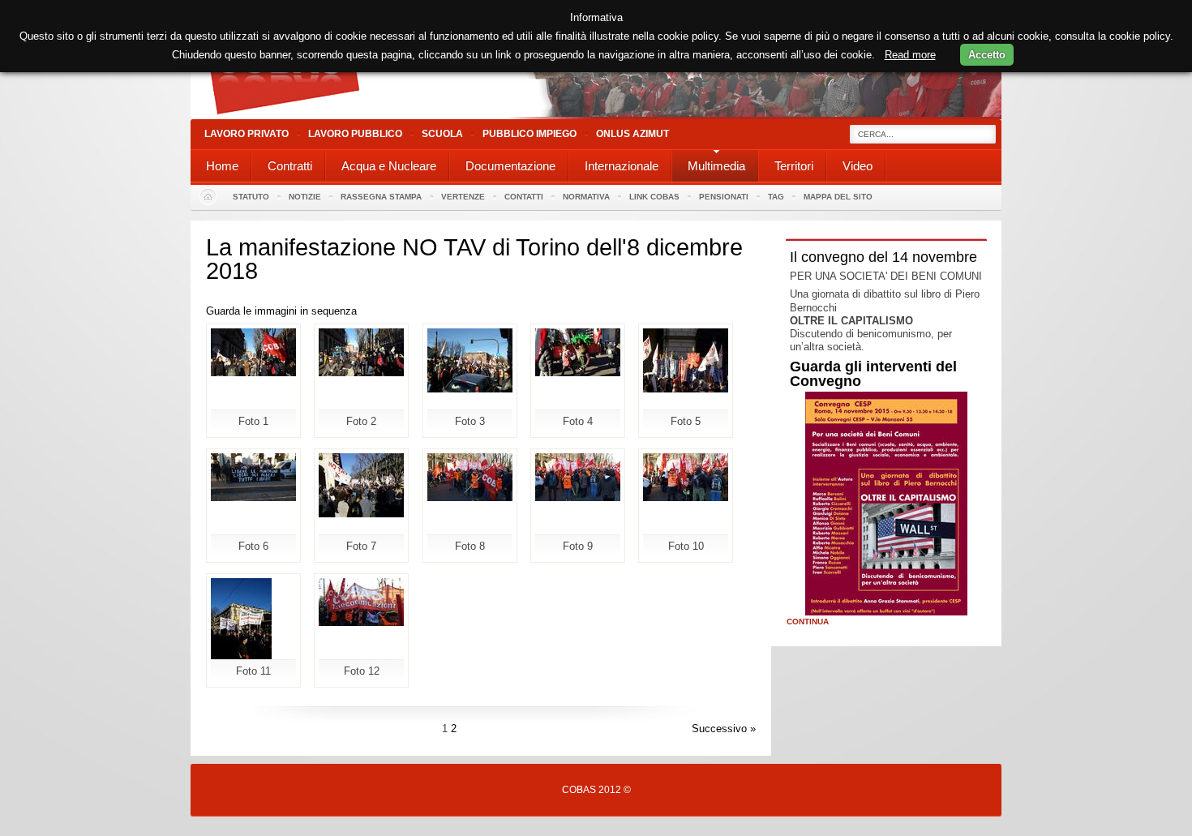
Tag (776, 196)
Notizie (305, 196)
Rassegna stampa (381, 196)
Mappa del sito (838, 196)
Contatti (523, 196)
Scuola (442, 133)
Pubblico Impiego (529, 133)
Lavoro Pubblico (355, 133)
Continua (808, 622)
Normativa (586, 196)
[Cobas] (596, 115)
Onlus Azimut (632, 133)
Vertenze (463, 196)
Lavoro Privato (246, 133)
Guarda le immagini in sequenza (281, 311)
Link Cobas (654, 196)
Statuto (251, 196)
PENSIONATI (723, 196)
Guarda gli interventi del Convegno (873, 373)
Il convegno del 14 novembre (883, 257)
